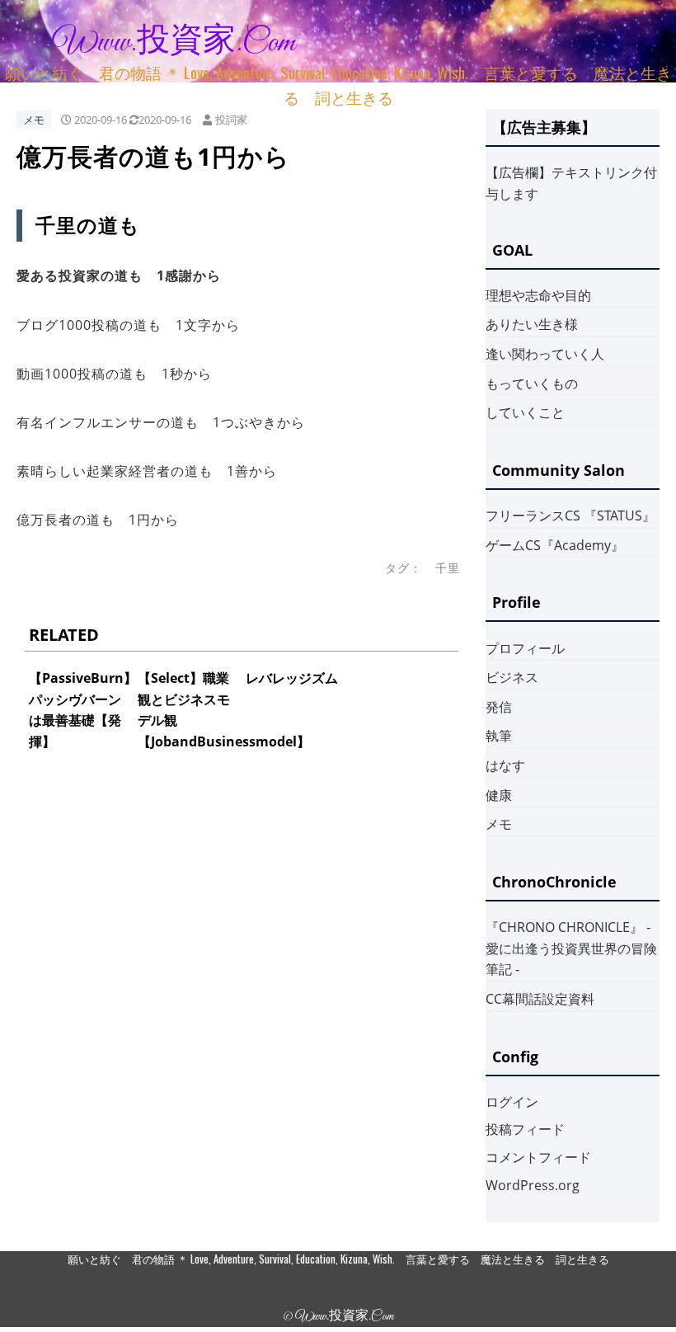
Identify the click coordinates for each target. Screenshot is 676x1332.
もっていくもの (532, 383)
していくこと (525, 412)
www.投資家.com (174, 42)
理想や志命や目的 (538, 295)
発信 (499, 707)
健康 (499, 795)
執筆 (499, 736)
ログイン (512, 1102)
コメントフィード (538, 1157)
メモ (34, 119)
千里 (447, 568)
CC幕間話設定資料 (540, 999)
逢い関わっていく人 (545, 354)
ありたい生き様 (532, 324)
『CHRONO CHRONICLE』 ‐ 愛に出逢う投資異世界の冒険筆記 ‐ (571, 948)
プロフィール (525, 648)
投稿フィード (525, 1129)
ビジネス (512, 677)
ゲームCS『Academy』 (555, 545)
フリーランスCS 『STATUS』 (570, 515)
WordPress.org (533, 1185)
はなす (505, 765)
